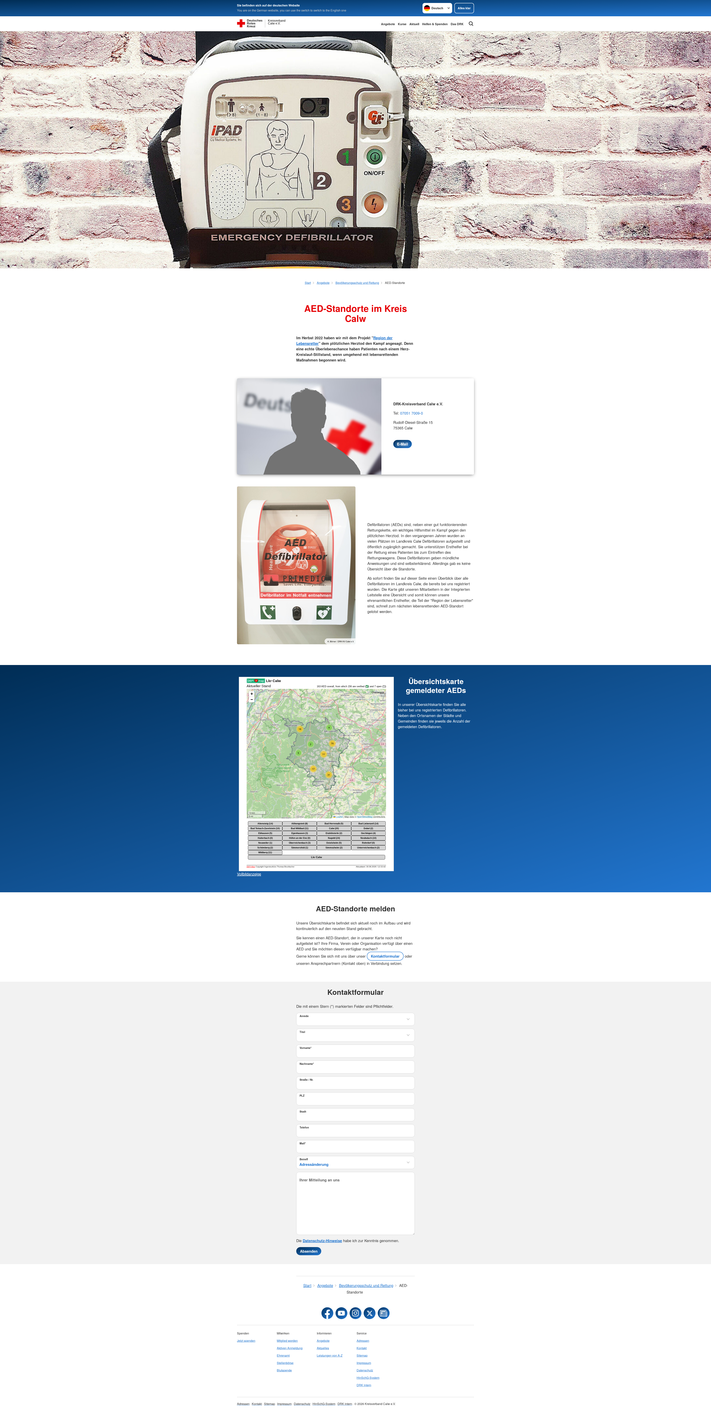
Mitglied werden (287, 1341)
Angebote (388, 24)
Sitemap (362, 1355)
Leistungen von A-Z (330, 1355)
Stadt (303, 1111)
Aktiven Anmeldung (290, 1348)
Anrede (304, 1016)
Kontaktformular (385, 956)
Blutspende (284, 1370)
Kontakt (362, 1348)
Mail (303, 1143)
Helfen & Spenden (435, 24)
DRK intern (364, 1385)
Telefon (304, 1127)
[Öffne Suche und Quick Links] (471, 24)
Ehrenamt (283, 1355)
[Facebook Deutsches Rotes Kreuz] (327, 1313)
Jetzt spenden (246, 1341)
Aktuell (414, 24)
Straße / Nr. (306, 1079)
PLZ (302, 1095)
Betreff (304, 1159)
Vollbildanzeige (249, 874)
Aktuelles (323, 1348)
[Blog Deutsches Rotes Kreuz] (384, 1313)
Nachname (307, 1064)
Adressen (363, 1341)
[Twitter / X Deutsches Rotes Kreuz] (369, 1313)
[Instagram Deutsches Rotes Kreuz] (355, 1313)
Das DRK (457, 24)
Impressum (364, 1363)
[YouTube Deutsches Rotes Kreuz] (341, 1313)
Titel (302, 1032)
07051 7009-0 (411, 413)
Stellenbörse (285, 1363)
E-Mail (402, 444)
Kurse (402, 24)
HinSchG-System (368, 1378)
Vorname (305, 1048)
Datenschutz (365, 1370)
